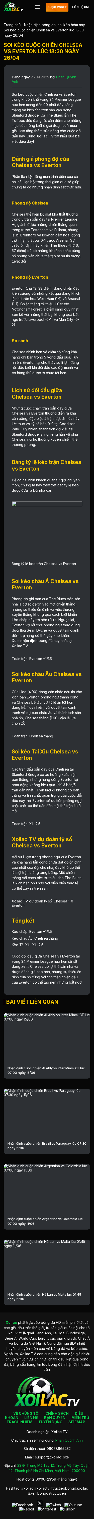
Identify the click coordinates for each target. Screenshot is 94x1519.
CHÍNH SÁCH (57, 1413)
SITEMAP (76, 1422)
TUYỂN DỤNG (50, 1422)
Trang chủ (12, 25)
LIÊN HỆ (31, 1417)
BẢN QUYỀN (54, 1417)
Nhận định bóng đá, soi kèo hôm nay (54, 25)
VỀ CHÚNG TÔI (26, 1413)
